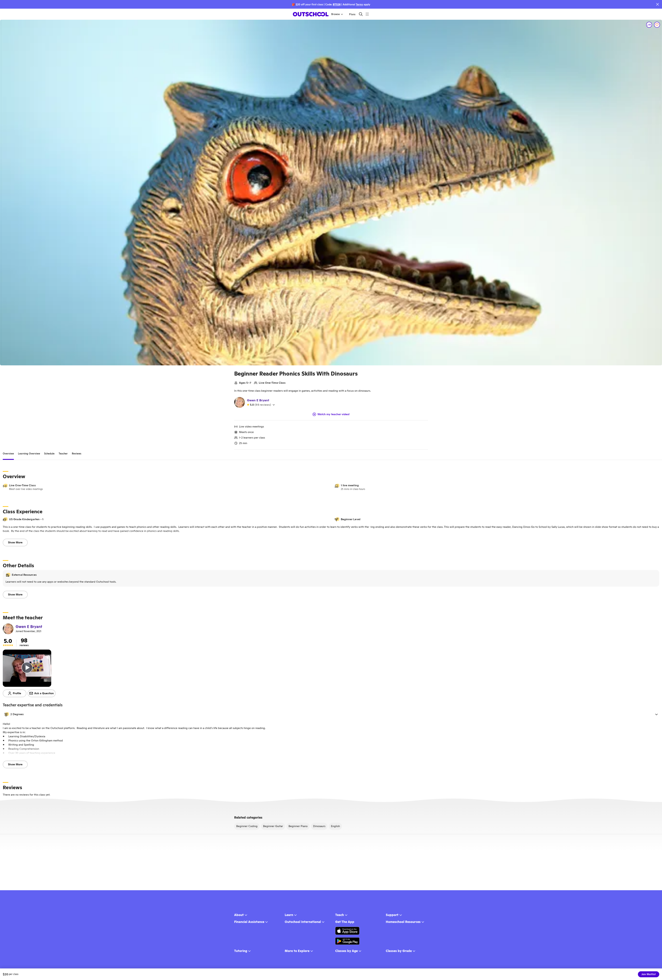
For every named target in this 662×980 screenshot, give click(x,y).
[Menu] (367, 14)
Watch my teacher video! (333, 414)
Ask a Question (44, 693)
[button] (331, 714)
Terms (359, 4)
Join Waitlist (648, 974)
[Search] (361, 14)
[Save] (657, 25)
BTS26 (337, 4)
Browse (335, 14)
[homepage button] (310, 14)
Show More (15, 542)
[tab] (8, 454)
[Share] (649, 25)
